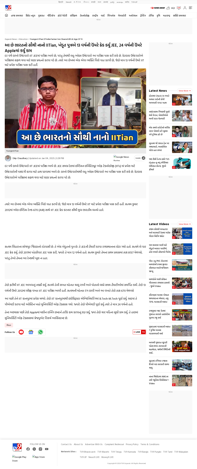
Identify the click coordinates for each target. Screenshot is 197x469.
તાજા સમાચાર (17, 15)
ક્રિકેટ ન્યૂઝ (30, 15)
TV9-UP (134, 2)
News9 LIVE (94, 457)
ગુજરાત (41, 15)
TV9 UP (83, 457)
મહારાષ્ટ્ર (166, 15)
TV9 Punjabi (155, 451)
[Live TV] (178, 8)
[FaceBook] (28, 449)
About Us (78, 444)
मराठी (93, 2)
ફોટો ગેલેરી (62, 15)
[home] (6, 15)
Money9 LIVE (107, 457)
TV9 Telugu (116, 451)
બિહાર (9, 325)
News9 (68, 2)
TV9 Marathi (103, 451)
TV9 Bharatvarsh (87, 451)
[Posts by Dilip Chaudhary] (8, 158)
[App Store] (41, 459)
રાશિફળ (73, 15)
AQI (173, 8)
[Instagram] (40, 449)
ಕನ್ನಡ (77, 2)
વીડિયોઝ (51, 15)
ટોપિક (151, 15)
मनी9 (127, 2)
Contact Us (66, 444)
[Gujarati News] (8, 8)
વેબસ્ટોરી (122, 15)
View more (183, 90)
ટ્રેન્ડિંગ (143, 15)
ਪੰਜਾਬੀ (105, 2)
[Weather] (168, 8)
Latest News (158, 90)
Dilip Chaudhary (20, 158)
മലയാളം (120, 2)
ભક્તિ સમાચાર (179, 15)
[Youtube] (21, 332)
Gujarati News (11, 39)
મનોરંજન (133, 15)
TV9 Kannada (130, 451)
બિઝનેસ (111, 15)
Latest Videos (159, 223)
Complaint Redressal (114, 444)
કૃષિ (158, 15)
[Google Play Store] (21, 459)
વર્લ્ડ (103, 15)
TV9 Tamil (167, 451)
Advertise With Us (94, 444)
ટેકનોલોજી (84, 15)
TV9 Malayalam (181, 451)
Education (23, 39)
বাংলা (99, 2)
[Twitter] (34, 449)
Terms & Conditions (149, 444)
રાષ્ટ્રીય (95, 15)
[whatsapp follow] (40, 332)
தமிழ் (112, 2)
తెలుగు (86, 2)
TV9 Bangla (143, 451)
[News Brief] (157, 8)
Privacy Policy (132, 444)
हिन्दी (61, 2)
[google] (123, 158)
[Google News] (31, 332)
